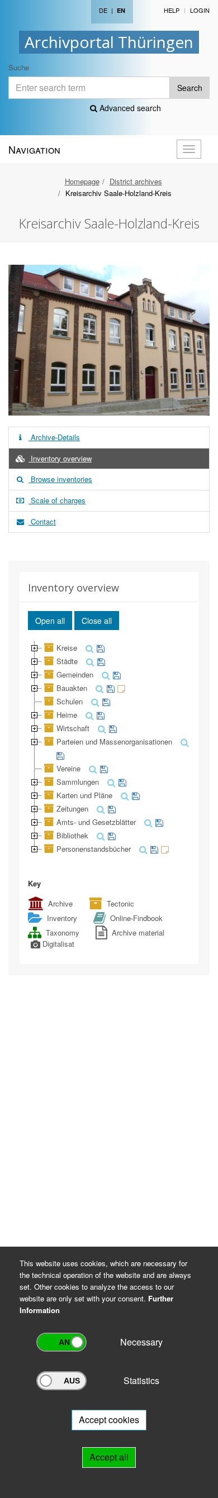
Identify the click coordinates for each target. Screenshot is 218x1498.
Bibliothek (72, 835)
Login (200, 10)
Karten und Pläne (84, 795)
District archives (136, 181)
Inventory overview (60, 458)
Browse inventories (60, 479)
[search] (88, 647)
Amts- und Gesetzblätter (96, 822)
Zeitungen (72, 808)
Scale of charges (57, 500)
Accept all (109, 1457)
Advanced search (129, 107)
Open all (50, 620)
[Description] (120, 688)
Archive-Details (54, 437)
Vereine (68, 768)
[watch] (99, 647)
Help (171, 10)
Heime (66, 714)
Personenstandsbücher (93, 848)
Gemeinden (74, 674)
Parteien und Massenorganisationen (114, 741)
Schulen (69, 701)
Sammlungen (77, 781)
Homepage (82, 181)
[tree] (109, 748)
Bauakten (71, 688)
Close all (97, 620)
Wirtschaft (72, 728)
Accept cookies (109, 1419)
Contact (42, 521)
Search (189, 87)
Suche (18, 67)
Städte (67, 661)
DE (103, 10)
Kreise (66, 647)
